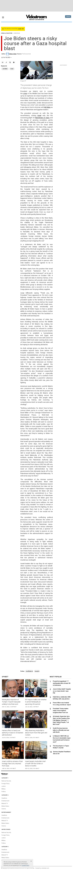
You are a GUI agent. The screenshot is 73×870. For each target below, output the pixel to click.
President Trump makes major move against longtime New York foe (60, 710)
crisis (25, 93)
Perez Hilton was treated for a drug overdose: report (62, 703)
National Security (6, 781)
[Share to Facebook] (13, 62)
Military (4, 789)
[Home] (36, 18)
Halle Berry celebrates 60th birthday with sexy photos (62, 698)
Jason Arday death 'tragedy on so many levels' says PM (62, 691)
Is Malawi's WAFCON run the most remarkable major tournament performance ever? (62, 739)
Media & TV (5, 803)
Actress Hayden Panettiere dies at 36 (61, 752)
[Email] (2, 62)
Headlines (4, 798)
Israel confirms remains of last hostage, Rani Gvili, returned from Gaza (12, 763)
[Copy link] (6, 62)
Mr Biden (47, 107)
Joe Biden (29, 671)
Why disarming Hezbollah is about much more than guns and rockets (36, 733)
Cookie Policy (25, 865)
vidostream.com (45, 868)
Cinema (4, 808)
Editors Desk (12, 54)
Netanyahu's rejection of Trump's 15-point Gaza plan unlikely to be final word (11, 702)
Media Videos (5, 806)
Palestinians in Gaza (42, 118)
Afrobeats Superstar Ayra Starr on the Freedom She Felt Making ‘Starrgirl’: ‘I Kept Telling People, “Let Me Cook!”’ (61, 720)
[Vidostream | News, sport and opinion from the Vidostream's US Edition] (8, 774)
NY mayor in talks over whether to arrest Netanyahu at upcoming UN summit (36, 702)
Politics (4, 791)
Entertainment (5, 800)
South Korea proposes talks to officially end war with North (61, 730)
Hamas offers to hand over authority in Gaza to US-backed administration (12, 733)
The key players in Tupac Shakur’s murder (61, 747)
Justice (4, 786)
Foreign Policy (6, 783)
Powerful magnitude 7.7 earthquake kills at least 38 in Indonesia (61, 683)
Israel (39, 115)
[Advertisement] (36, 6)
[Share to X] (10, 62)
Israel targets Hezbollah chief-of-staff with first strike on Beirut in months (35, 763)
